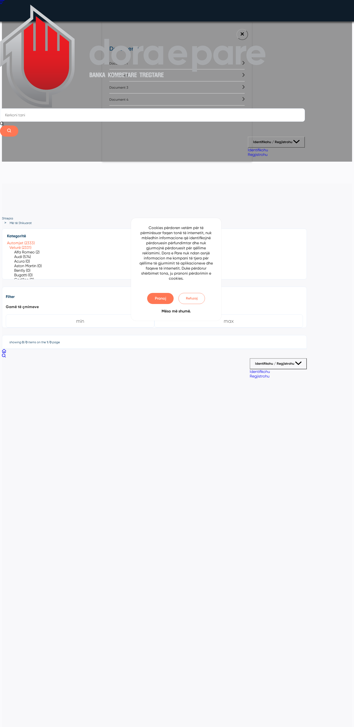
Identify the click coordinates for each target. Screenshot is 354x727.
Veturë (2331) (20, 247)
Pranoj (160, 298)
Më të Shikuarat (21, 223)
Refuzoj (192, 298)
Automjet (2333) (21, 243)
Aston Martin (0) (28, 266)
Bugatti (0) (23, 275)
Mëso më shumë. (176, 311)
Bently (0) (22, 270)
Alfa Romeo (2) (26, 252)
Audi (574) (22, 256)
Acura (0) (22, 261)
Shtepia (7, 218)
